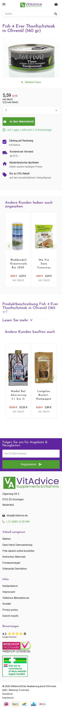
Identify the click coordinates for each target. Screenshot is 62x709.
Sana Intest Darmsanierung (17, 545)
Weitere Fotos (33, 82)
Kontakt (6, 603)
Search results (10, 615)
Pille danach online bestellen (18, 551)
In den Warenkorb (21, 121)
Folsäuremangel (11, 562)
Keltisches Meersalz (14, 556)
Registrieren (28, 464)
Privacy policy (10, 609)
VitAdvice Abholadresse (15, 598)
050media (51, 686)
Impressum (8, 592)
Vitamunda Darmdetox (14, 568)
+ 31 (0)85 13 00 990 (18, 521)
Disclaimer (7, 694)
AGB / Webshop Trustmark (15, 690)
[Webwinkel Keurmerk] (31, 645)
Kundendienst (10, 586)
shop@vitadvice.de (17, 515)
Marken (6, 538)
